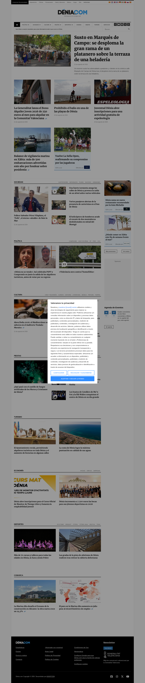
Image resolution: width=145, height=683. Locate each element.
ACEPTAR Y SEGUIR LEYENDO (72, 379)
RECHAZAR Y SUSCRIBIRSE (81, 373)
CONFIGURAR (58, 373)
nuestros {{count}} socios (68, 307)
